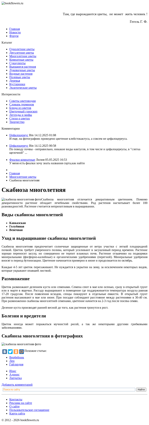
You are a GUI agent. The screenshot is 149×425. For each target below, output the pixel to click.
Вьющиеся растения (22, 66)
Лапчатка (15, 378)
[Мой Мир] (21, 351)
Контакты (15, 399)
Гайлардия (16, 364)
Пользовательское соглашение (29, 410)
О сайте (14, 406)
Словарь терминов (21, 104)
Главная (14, 29)
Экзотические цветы (23, 87)
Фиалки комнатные (22, 159)
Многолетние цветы (22, 56)
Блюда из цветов (20, 108)
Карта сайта (17, 413)
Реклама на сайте (20, 403)
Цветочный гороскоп (23, 111)
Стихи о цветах (19, 118)
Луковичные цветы (22, 70)
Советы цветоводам (22, 101)
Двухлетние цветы (21, 52)
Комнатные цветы (21, 59)
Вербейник (16, 357)
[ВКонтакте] (4, 351)
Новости (15, 32)
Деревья (14, 80)
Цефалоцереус (18, 135)
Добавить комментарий (17, 384)
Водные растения (20, 73)
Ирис (12, 371)
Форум (13, 36)
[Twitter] (10, 351)
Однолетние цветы (22, 49)
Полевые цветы (19, 77)
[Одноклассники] (16, 351)
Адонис (14, 374)
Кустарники (17, 84)
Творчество (16, 122)
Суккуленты (17, 63)
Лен (12, 361)
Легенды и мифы (20, 115)
